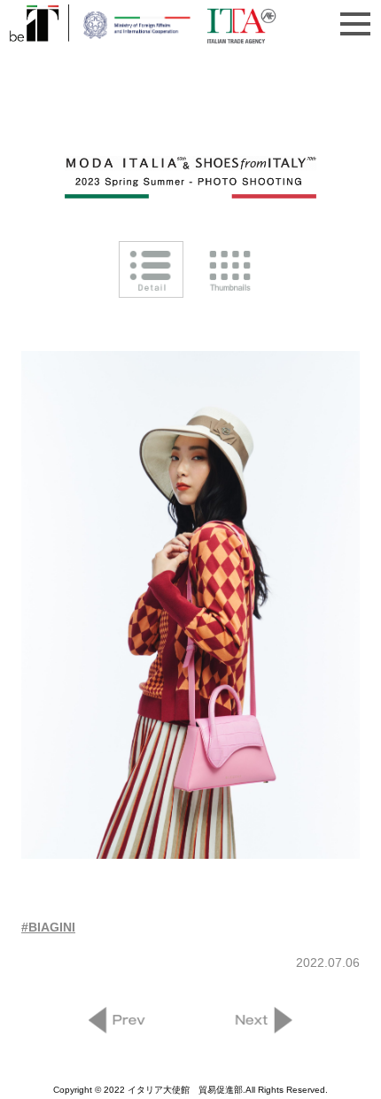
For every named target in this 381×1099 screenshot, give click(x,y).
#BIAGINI (48, 927)
